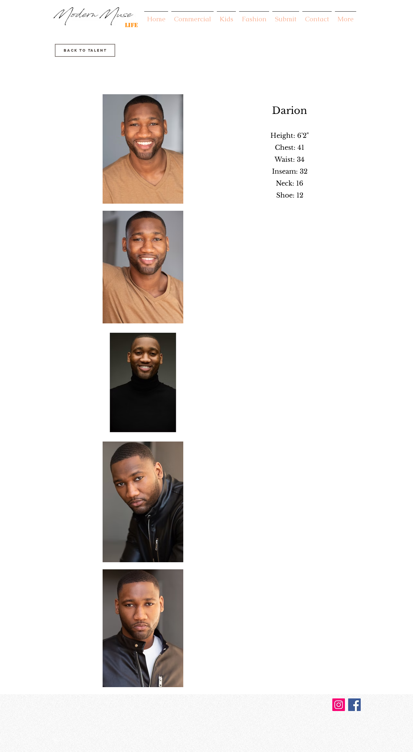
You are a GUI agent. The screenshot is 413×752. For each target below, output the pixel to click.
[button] (192, 16)
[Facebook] (354, 704)
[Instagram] (338, 704)
